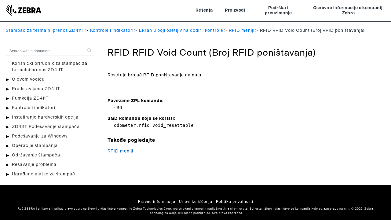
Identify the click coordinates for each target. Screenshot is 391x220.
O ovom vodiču (28, 79)
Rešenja (204, 10)
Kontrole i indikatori (111, 30)
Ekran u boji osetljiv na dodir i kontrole (181, 30)
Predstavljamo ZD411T (36, 89)
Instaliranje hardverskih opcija (45, 117)
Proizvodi (235, 10)
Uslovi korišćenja (195, 202)
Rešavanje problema (34, 165)
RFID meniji (241, 30)
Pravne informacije (156, 202)
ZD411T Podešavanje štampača (46, 127)
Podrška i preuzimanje (278, 11)
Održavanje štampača (36, 155)
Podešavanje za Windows (40, 136)
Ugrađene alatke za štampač (43, 174)
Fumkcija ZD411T (30, 98)
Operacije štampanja (35, 146)
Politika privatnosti (234, 202)
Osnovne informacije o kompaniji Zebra (348, 11)
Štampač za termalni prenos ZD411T (45, 30)
